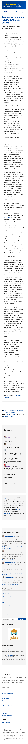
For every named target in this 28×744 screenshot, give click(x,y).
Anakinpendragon (9, 577)
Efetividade (7, 513)
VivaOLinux (4, 713)
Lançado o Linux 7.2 (7, 559)
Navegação (21, 12)
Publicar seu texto (6, 722)
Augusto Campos (10, 414)
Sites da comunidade (7, 715)
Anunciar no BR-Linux (7, 705)
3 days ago (15, 584)
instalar (14, 410)
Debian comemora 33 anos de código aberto (12, 573)
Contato (4, 695)
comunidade (12, 412)
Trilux (6, 608)
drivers (5, 410)
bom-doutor (5, 412)
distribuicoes (20, 410)
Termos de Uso (9, 655)
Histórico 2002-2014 (10, 596)
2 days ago (8, 548)
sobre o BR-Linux (12, 649)
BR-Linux (18, 509)
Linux (5, 6)
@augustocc (8, 614)
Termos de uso (5, 698)
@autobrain (8, 599)
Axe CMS (7, 602)
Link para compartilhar (9, 416)
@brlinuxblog (8, 611)
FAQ (3, 700)
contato (3, 739)
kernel (9, 410)
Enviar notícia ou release (7, 693)
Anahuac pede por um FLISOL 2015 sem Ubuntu (13, 20)
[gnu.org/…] (7, 217)
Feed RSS (7, 593)
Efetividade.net (9, 605)
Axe (8, 732)
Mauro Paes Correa (10, 536)
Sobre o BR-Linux (6, 691)
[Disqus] (14, 453)
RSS (3, 703)
